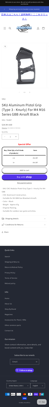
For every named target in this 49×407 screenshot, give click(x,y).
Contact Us (9, 330)
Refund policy (10, 283)
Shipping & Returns (12, 262)
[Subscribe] (36, 362)
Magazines (9, 314)
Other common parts (13, 325)
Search (7, 256)
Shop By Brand (10, 309)
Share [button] (6, 232)
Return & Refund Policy (13, 267)
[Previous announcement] (4, 9)
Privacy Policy (10, 273)
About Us (8, 304)
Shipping (4, 128)
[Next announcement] (44, 9)
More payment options (24, 183)
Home (7, 298)
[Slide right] (29, 92)
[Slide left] (19, 92)
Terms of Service (11, 278)
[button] (4, 28)
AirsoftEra (27, 402)
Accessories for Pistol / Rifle (15, 320)
